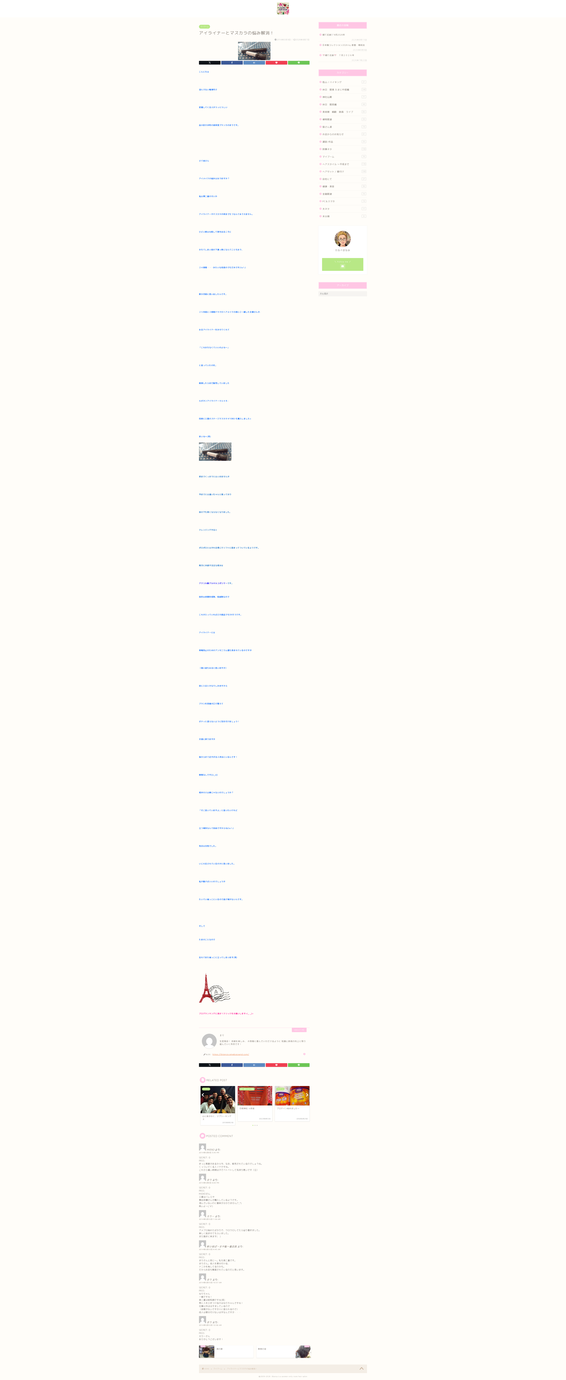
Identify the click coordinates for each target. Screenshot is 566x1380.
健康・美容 (344, 186)
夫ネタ (344, 208)
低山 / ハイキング (344, 82)
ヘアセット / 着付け (344, 171)
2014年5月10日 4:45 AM (210, 1249)
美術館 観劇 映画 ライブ (344, 111)
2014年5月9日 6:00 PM (209, 1183)
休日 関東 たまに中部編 (344, 89)
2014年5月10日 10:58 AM (210, 1325)
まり (209, 1180)
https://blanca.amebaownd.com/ (231, 1054)
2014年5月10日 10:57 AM (210, 1282)
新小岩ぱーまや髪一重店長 (222, 1246)
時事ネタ (344, 149)
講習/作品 (344, 141)
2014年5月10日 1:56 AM (210, 1219)
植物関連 (344, 119)
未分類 (344, 216)
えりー (210, 1216)
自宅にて (344, 179)
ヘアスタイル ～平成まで (344, 164)
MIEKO (210, 1149)
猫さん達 (344, 126)
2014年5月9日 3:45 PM (209, 1152)
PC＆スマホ (344, 201)
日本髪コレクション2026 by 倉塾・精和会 (345, 45)
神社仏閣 (344, 97)
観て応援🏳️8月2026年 (334, 34)
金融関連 (344, 194)
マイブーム (204, 26)
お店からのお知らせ (344, 134)
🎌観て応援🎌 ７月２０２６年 (338, 55)
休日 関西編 (344, 104)
